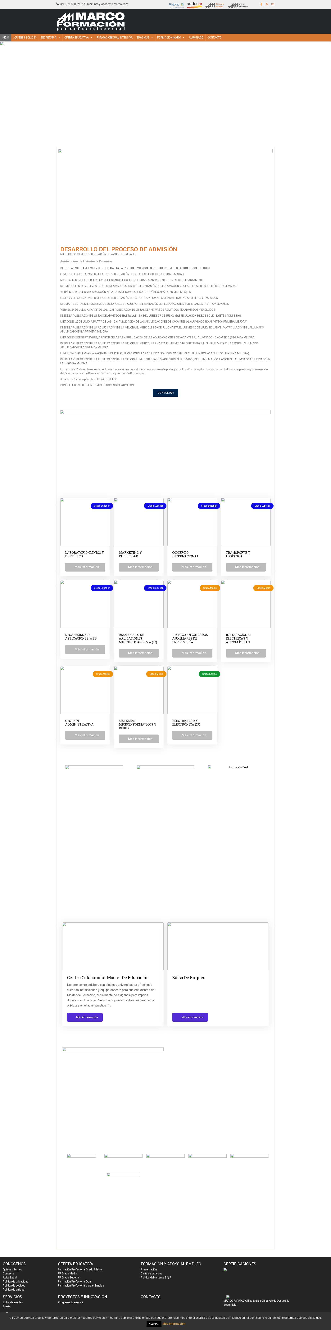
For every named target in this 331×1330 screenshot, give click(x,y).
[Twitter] (267, 4)
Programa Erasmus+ (70, 1302)
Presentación (149, 1269)
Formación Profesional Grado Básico (80, 1269)
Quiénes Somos (12, 1269)
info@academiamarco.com (111, 4)
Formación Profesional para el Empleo (81, 1285)
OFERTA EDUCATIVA (76, 37)
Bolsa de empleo (13, 1302)
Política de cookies (14, 1285)
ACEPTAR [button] (154, 1323)
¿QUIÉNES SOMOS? (25, 37)
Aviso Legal (10, 1277)
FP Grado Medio (67, 1273)
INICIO (5, 37)
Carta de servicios (151, 1273)
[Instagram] (273, 4)
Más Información (173, 1323)
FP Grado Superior (69, 1277)
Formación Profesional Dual (74, 1281)
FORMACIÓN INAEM (169, 37)
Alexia (6, 1306)
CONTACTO (214, 37)
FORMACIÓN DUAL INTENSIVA (115, 37)
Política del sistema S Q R (156, 1277)
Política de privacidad (15, 1281)
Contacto (8, 1273)
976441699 (73, 4)
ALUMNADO (196, 37)
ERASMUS (143, 37)
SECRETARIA (49, 37)
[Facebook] (261, 4)
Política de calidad (14, 1289)
